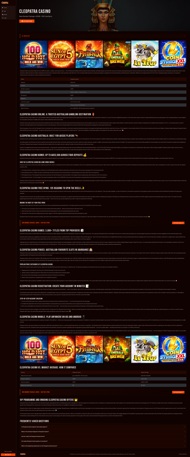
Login (5, 18)
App (5, 11)
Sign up (9, 454)
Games (5, 14)
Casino (5, 7)
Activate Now (27, 21)
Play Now (9, 451)
